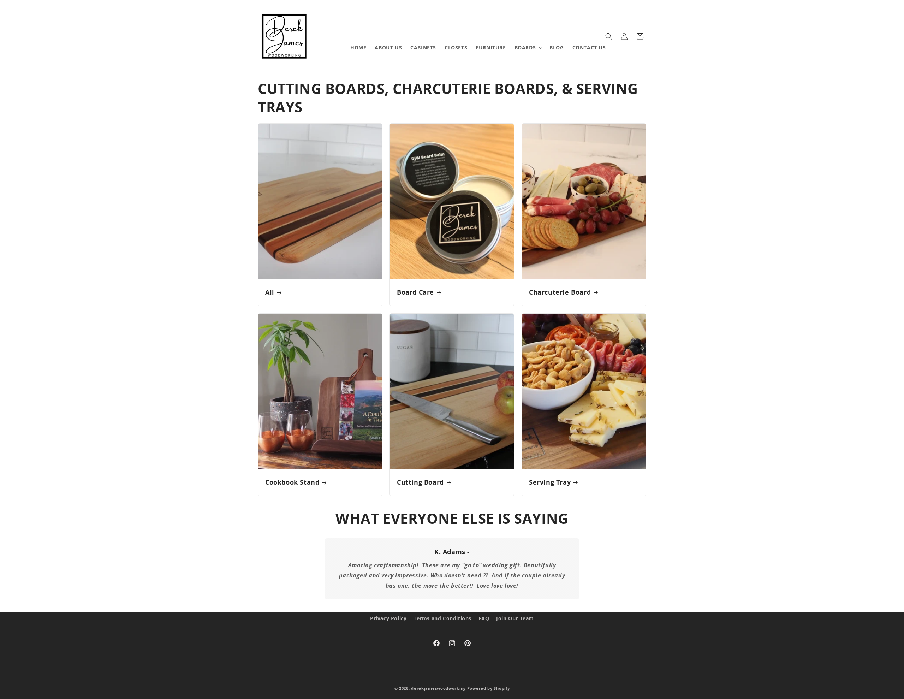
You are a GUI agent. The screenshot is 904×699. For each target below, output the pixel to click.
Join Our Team (515, 618)
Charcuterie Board (560, 292)
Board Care (415, 292)
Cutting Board (420, 483)
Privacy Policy (388, 618)
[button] (528, 47)
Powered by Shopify (488, 688)
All (269, 292)
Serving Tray (550, 483)
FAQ (483, 618)
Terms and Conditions (442, 618)
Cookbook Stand (292, 483)
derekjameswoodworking (438, 688)
